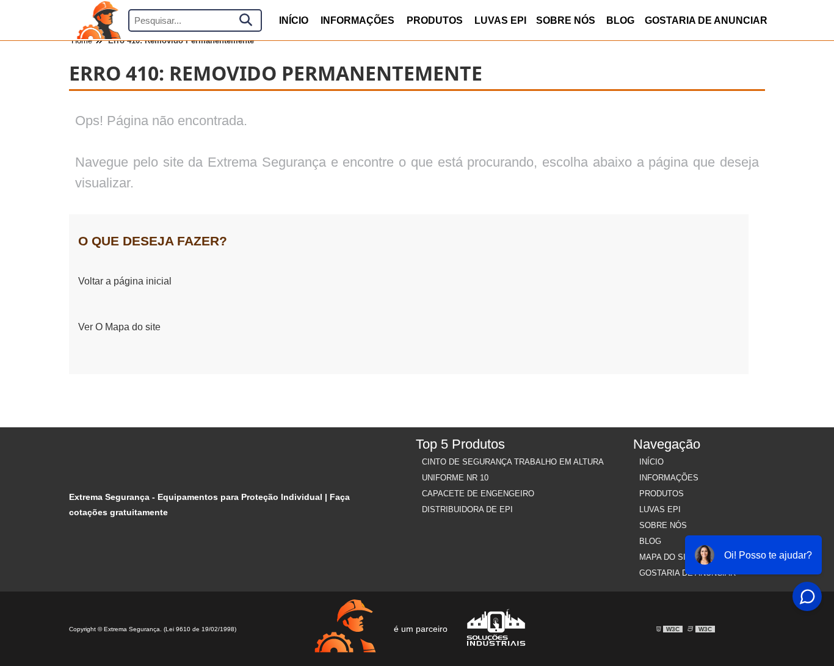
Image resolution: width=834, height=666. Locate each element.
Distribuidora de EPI (467, 509)
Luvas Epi (500, 20)
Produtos (661, 493)
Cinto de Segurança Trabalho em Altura (513, 461)
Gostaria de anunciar (706, 20)
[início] (98, 20)
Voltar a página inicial (125, 281)
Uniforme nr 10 (455, 477)
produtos (435, 20)
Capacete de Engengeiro (478, 493)
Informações (357, 20)
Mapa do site (667, 557)
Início (651, 461)
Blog (620, 20)
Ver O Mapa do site (119, 327)
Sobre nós (565, 20)
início (293, 20)
